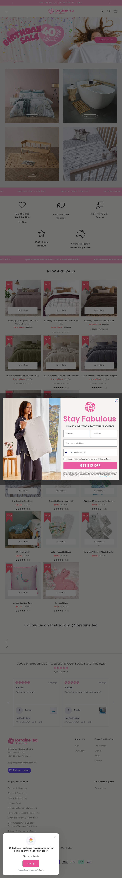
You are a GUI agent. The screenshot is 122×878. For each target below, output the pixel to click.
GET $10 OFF (90, 465)
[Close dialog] (116, 400)
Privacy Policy (103, 476)
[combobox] (68, 452)
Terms (110, 476)
